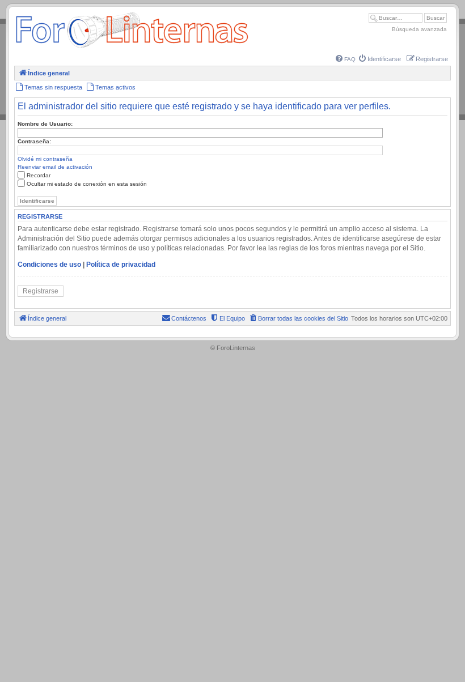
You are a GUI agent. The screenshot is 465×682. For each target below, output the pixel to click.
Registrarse (40, 291)
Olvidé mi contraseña (45, 159)
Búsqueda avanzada (419, 29)
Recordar (38, 175)
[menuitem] (345, 59)
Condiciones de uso (49, 264)
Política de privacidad (120, 264)
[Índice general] (132, 48)
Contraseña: (34, 141)
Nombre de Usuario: (45, 124)
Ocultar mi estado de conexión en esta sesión (87, 184)
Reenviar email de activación (55, 167)
